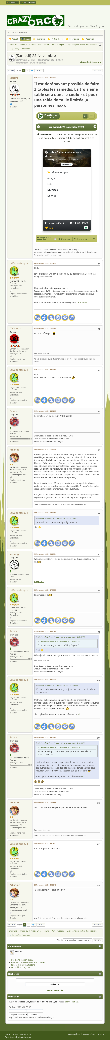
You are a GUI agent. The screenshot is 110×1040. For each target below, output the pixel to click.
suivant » (96, 62)
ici (78, 714)
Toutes (39, 70)
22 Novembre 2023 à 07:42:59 (45, 513)
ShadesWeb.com (25, 1037)
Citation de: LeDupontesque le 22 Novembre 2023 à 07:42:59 (61, 637)
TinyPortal (72, 1034)
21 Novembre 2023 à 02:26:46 (45, 328)
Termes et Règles (89, 1034)
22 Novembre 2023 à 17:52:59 (45, 590)
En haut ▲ (101, 1034)
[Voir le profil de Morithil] (12, 60)
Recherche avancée (55, 990)
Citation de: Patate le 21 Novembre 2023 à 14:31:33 (58, 518)
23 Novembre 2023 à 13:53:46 (45, 737)
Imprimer (97, 70)
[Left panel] (100, 45)
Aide (79, 1034)
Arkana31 (15, 449)
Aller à (59, 940)
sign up (75, 1001)
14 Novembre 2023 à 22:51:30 (45, 263)
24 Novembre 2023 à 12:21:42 (45, 844)
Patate (13, 411)
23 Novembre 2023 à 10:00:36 (45, 680)
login (67, 1001)
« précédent (85, 62)
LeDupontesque (19, 263)
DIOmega (15, 328)
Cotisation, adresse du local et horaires (28, 962)
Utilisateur (13, 997)
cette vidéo (82, 302)
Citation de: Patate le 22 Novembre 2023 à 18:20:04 (58, 685)
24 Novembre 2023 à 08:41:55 (45, 802)
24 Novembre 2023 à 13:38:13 (45, 885)
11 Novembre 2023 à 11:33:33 (45, 78)
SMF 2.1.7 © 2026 (11, 1034)
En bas (11, 70)
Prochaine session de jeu (22, 960)
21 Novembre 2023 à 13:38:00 (45, 370)
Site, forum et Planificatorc (23, 965)
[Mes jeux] (11, 104)
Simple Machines (25, 1034)
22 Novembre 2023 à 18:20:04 (45, 631)
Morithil (14, 77)
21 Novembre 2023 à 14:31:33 (45, 411)
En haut (11, 925)
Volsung (14, 554)
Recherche (13, 974)
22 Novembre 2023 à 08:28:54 (45, 554)
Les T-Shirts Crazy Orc (20, 967)
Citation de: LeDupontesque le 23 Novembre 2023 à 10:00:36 (61, 743)
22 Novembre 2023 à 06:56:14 (45, 449)
